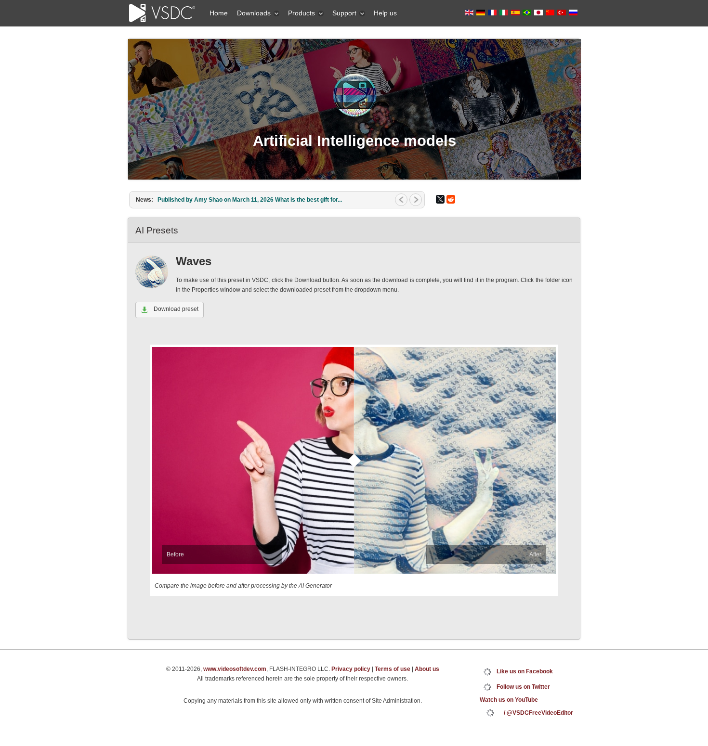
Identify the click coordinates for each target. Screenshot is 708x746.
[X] (440, 199)
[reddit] (450, 199)
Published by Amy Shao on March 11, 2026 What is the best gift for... (249, 199)
